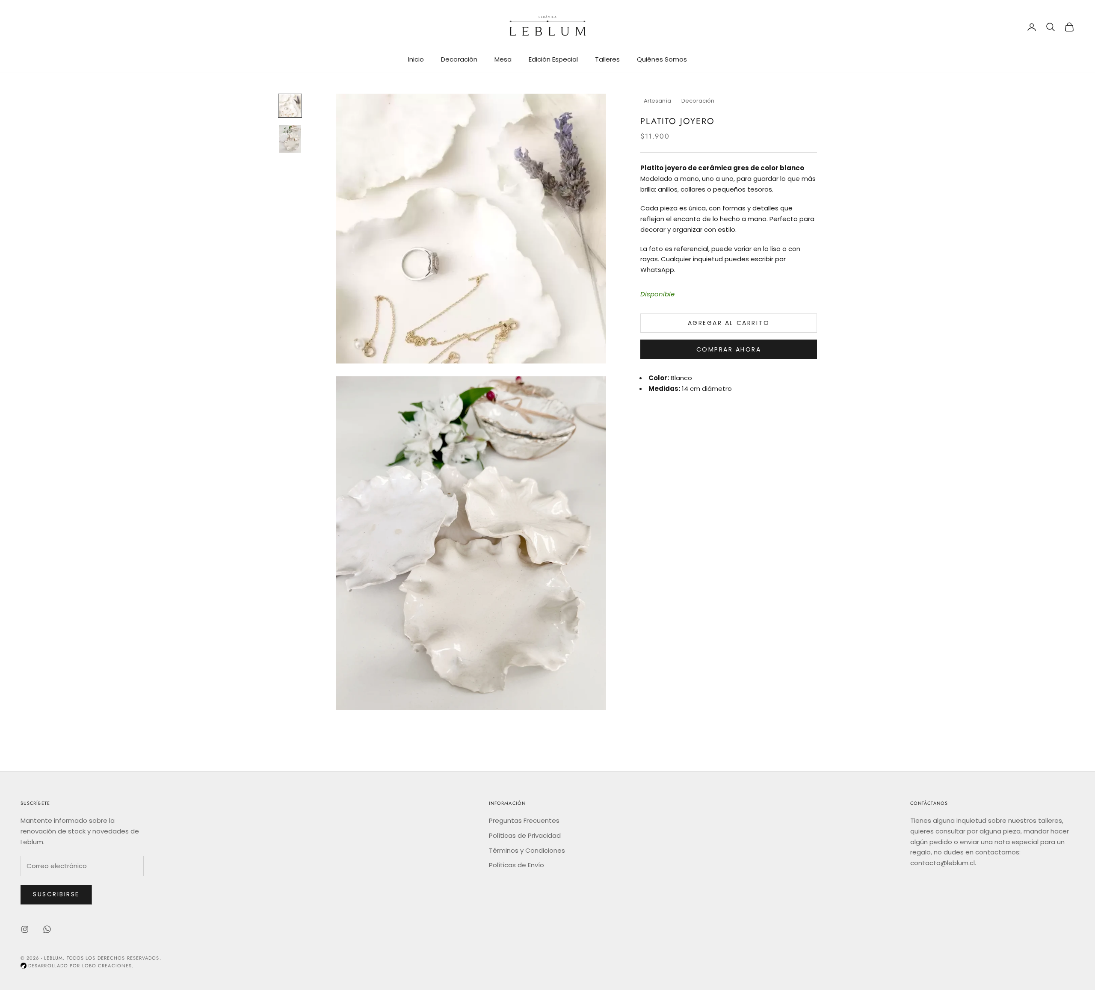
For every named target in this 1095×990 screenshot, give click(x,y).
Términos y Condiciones (527, 850)
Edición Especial (553, 59)
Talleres (607, 59)
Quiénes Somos (662, 59)
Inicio (416, 59)
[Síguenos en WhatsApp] (47, 929)
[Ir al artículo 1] (290, 106)
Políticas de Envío (516, 864)
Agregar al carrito (728, 323)
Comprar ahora (728, 349)
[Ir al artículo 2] (290, 139)
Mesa (503, 59)
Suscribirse (56, 894)
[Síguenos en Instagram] (25, 929)
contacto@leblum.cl (942, 862)
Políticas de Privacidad (525, 835)
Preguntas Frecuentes (524, 820)
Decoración (459, 59)
